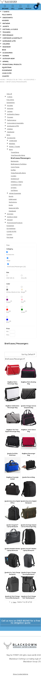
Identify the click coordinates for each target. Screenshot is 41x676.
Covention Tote (16, 185)
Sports (11, 196)
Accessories (8, 53)
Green (23, 312)
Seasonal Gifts (14, 208)
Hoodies (5, 20)
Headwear (7, 47)
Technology (13, 202)
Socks (11, 205)
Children (6, 44)
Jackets (6, 26)
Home (2, 79)
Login (20, 8)
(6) (8, 321)
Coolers (13, 176)
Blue (7, 322)
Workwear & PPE (9, 41)
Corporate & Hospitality (12, 38)
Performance (8, 35)
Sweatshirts (8, 18)
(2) (23, 301)
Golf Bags (14, 190)
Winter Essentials (15, 193)
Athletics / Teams (17, 182)
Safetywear (13, 199)
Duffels (13, 170)
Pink (22, 302)
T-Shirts (6, 12)
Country (5, 76)
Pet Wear (10, 237)
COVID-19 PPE (6, 73)
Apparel (6, 61)
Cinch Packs (15, 167)
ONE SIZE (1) (10, 278)
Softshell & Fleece (10, 29)
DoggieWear (7, 70)
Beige (23, 292)
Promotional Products (12, 64)
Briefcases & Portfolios (18, 164)
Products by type (14, 79)
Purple (8, 302)
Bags (4, 50)
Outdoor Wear (9, 58)
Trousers (6, 32)
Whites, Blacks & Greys (13, 292)
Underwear (13, 141)
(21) (13, 291)
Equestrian (6, 67)
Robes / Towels (14, 146)
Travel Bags (15, 152)
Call (13, 8)
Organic (14, 187)
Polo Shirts (7, 15)
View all (9, 94)
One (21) (23, 278)
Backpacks (15, 161)
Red (7, 312)
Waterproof (15, 179)
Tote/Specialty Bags (18, 155)
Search (28, 8)
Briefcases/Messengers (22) (16, 266)
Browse (5, 8)
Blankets (12, 144)
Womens (6, 56)
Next (14, 602)
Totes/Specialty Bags (18, 173)
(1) (23, 291)
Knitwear (6, 23)
